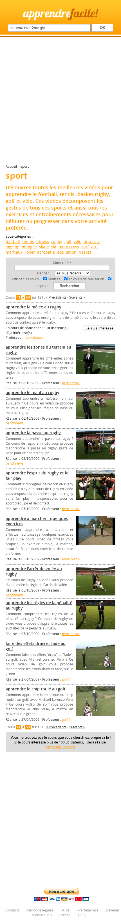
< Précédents (56, 297)
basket (85, 252)
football (13, 241)
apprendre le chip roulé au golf (35, 689)
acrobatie (46, 252)
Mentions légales (40, 910)
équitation (67, 252)
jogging (12, 246)
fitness (42, 241)
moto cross (69, 246)
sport (25, 166)
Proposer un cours (60, 747)
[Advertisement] (60, 102)
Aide (66, 910)
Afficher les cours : (26, 279)
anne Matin (71, 559)
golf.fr (66, 679)
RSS (82, 915)
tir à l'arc (92, 241)
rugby (56, 241)
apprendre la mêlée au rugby (33, 307)
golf (67, 241)
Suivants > (77, 297)
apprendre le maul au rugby (32, 392)
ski (53, 246)
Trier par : (43, 273)
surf (85, 246)
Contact (12, 910)
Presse (65, 915)
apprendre (60, 13)
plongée (29, 246)
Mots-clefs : (62, 262)
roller (30, 252)
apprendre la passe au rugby (33, 432)
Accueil (11, 166)
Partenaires (88, 910)
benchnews (34, 337)
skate (44, 246)
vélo (77, 241)
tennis (28, 241)
